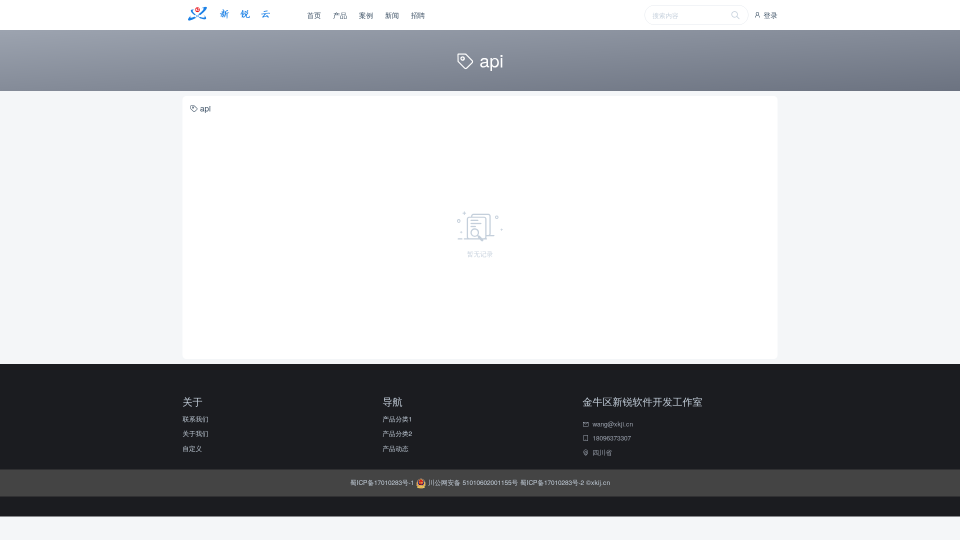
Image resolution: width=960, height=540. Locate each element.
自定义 (192, 448)
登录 (770, 15)
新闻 (392, 15)
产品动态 (395, 448)
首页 (314, 15)
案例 (366, 15)
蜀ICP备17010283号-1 (383, 482)
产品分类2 (397, 433)
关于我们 (195, 433)
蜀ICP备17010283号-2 (552, 482)
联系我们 (195, 419)
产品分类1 (397, 419)
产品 (340, 15)
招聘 (418, 15)
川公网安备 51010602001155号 (473, 482)
